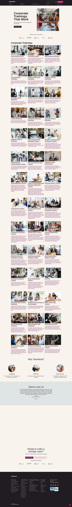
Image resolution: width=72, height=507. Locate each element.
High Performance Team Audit (33, 490)
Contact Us (42, 487)
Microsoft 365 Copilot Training (14, 484)
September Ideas (23, 489)
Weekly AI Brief (13, 491)
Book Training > (17, 26)
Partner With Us (43, 491)
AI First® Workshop (14, 482)
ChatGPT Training (13, 487)
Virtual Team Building (24, 482)
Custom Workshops (32, 489)
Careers (42, 489)
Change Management (32, 486)
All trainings (31, 481)
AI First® (30, 482)
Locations (42, 490)
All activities (23, 481)
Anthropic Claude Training (15, 486)
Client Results (43, 481)
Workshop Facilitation (32, 488)
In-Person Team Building (23, 484)
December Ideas (23, 493)
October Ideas (23, 490)
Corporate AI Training (14, 481)
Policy (14, 503)
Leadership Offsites (24, 486)
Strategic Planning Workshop (33, 485)
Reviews (42, 482)
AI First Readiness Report (15, 490)
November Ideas (23, 491)
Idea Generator (23, 495)
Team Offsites (23, 487)
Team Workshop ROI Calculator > (40, 457)
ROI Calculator (23, 497)
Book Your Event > (29, 457)
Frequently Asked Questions (43, 486)
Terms (12, 503)
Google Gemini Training (14, 489)
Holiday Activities (23, 494)
